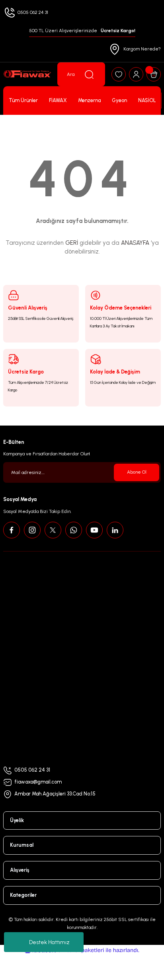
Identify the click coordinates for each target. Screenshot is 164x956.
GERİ (71, 242)
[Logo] (27, 74)
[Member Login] (136, 74)
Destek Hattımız (49, 942)
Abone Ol (136, 472)
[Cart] (153, 74)
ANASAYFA (135, 242)
